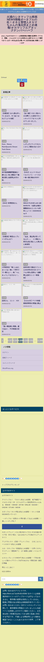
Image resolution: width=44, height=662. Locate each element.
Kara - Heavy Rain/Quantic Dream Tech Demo (9, 146)
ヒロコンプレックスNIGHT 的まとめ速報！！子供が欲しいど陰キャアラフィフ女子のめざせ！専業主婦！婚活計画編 (22, 560)
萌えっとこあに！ (8, 567)
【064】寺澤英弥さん (9, 203)
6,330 (25, 340)
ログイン (5, 352)
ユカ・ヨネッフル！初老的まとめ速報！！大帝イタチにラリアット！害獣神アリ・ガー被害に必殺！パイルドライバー (22, 551)
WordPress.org (7, 368)
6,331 (31, 340)
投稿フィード (7, 357)
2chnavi (4, 77)
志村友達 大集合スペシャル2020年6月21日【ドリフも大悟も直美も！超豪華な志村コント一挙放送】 (32, 272)
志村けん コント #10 (10, 300)
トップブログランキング (10, 484)
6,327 (10, 340)
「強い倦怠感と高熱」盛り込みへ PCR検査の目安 (10, 328)
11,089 (40, 340)
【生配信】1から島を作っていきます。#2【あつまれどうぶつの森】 (11, 115)
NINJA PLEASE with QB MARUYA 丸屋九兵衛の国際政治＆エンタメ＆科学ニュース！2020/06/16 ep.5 (32, 208)
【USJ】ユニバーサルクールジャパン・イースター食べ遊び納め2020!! (32, 174)
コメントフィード (8, 363)
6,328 (15, 340)
